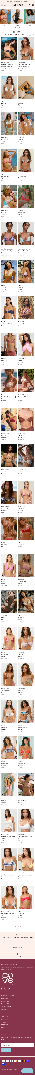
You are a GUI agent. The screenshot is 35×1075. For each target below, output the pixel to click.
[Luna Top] (9, 784)
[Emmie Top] (26, 419)
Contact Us (4, 1024)
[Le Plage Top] (9, 160)
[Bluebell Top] (9, 123)
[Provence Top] (26, 160)
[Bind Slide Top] (26, 565)
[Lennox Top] (9, 747)
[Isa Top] (9, 565)
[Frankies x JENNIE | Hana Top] (26, 820)
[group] (17, 17)
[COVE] (17, 5)
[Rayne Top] (26, 528)
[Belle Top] (26, 271)
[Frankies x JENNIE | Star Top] (9, 859)
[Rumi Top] (26, 638)
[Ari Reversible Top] (9, 674)
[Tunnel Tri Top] (26, 784)
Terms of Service (6, 1006)
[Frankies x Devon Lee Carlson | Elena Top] (9, 233)
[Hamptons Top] (9, 344)
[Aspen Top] (26, 601)
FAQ (2, 1027)
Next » (20, 926)
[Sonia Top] (9, 271)
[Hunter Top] (26, 897)
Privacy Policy (5, 1001)
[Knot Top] (9, 601)
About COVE (5, 1019)
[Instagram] (5, 988)
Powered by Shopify (13, 1069)
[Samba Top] (9, 638)
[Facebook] (2, 988)
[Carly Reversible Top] (9, 307)
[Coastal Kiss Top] (26, 711)
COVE (6, 1069)
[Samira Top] (9, 492)
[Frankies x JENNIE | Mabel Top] (9, 897)
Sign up (6, 1050)
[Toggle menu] (2, 5)
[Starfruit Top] (26, 747)
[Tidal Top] (26, 674)
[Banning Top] (9, 528)
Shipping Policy (5, 1004)
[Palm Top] (26, 123)
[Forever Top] (26, 344)
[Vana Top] (26, 455)
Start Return (4, 1009)
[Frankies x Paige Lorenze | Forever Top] (26, 380)
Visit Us (3, 1022)
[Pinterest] (9, 988)
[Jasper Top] (9, 711)
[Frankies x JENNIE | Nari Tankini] (9, 820)
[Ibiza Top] (26, 87)
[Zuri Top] (9, 455)
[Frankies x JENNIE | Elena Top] (26, 859)
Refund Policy (5, 998)
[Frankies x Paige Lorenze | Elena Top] (9, 380)
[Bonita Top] (9, 196)
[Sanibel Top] (26, 196)
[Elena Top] (9, 419)
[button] (15, 27)
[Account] (29, 5)
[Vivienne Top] (26, 307)
